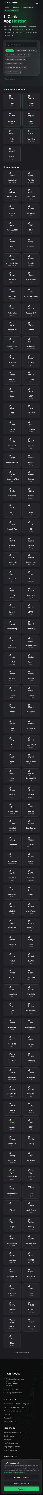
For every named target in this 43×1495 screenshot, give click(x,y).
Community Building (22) (16, 59)
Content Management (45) (25, 50)
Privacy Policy (19, 1472)
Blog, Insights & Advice (12, 1447)
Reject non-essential (21, 1483)
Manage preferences (21, 1477)
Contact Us (8, 1418)
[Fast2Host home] (11, 2)
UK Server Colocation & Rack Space (16, 1404)
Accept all (21, 1489)
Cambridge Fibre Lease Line (14, 1407)
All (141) (9, 50)
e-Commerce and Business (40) (18, 55)
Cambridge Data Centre (12, 1411)
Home (7, 7)
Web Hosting (15, 7)
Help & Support (9, 1436)
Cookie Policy (8, 1472)
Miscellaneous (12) (14, 72)
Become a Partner (10, 1421)
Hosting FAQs (8, 1439)
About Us (7, 1414)
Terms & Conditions (10, 1450)
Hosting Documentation (12, 1432)
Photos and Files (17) (14, 63)
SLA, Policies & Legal (11, 1443)
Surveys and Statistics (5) (16, 67)
